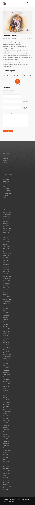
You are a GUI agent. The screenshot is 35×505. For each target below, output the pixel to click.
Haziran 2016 (7, 452)
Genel (4, 186)
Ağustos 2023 (7, 276)
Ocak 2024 (6, 265)
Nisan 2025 (6, 235)
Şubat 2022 (6, 313)
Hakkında (5, 158)
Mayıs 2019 (6, 388)
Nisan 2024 (6, 258)
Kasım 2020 (6, 347)
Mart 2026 (6, 219)
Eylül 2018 (6, 407)
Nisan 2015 (6, 478)
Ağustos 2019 (7, 381)
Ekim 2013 (6, 482)
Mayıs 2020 (6, 361)
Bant (4, 177)
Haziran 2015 (7, 473)
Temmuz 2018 (7, 411)
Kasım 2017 (6, 429)
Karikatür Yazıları (7, 165)
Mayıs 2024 (6, 255)
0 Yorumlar (13, 38)
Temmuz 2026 (7, 214)
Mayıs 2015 (6, 475)
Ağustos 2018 (7, 409)
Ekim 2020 (6, 349)
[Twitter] (28, 503)
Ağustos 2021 (7, 326)
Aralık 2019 (6, 372)
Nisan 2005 (6, 489)
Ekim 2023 (6, 271)
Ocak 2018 (6, 425)
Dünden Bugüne (7, 184)
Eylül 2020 (6, 352)
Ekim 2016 (6, 448)
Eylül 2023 (6, 274)
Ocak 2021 (6, 342)
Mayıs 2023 (6, 283)
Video (4, 200)
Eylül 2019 (6, 379)
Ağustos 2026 (7, 212)
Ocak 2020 (6, 370)
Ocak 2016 (6, 459)
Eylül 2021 (6, 324)
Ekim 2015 (6, 466)
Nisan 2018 (6, 418)
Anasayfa (5, 156)
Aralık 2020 (6, 345)
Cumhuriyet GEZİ (7, 181)
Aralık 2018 (6, 400)
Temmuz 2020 (7, 356)
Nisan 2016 (6, 457)
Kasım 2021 (6, 319)
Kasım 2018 (6, 402)
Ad (24, 96)
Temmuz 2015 (7, 471)
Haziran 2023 (7, 281)
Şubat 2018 (6, 423)
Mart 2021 (6, 338)
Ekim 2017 (6, 432)
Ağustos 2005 (7, 487)
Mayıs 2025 (6, 232)
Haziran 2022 (7, 303)
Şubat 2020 (6, 368)
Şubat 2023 (6, 290)
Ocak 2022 (6, 315)
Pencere (5, 162)
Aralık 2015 (6, 461)
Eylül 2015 (6, 468)
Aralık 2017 (6, 427)
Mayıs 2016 (6, 455)
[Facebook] (31, 503)
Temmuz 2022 (7, 301)
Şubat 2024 (6, 262)
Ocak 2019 (6, 397)
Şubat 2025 (6, 239)
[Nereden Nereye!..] (17, 22)
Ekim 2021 (6, 322)
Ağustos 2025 (7, 228)
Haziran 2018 (7, 413)
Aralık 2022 (6, 294)
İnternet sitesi (25, 108)
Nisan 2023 (6, 285)
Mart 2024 (6, 260)
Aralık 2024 (6, 244)
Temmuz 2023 (7, 278)
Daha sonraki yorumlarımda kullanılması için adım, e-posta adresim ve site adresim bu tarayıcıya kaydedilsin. (15, 114)
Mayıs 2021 (6, 333)
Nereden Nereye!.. (10, 36)
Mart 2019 (6, 393)
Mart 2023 (6, 287)
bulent (30, 38)
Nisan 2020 (6, 363)
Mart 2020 (6, 365)
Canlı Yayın (20, 38)
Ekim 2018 (6, 404)
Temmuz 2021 (7, 329)
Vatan (4, 198)
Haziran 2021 (7, 331)
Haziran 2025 (7, 230)
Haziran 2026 (7, 216)
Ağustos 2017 (7, 434)
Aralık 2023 (6, 267)
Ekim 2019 (6, 377)
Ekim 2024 (6, 248)
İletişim (5, 160)
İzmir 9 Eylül (6, 191)
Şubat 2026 (6, 221)
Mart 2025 (6, 237)
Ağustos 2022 (7, 299)
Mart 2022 (6, 310)
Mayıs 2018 (6, 416)
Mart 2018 (6, 420)
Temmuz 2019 (7, 384)
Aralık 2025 (6, 223)
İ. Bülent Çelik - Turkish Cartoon (16, 499)
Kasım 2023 (6, 269)
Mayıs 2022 (6, 306)
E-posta (25, 101)
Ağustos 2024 (7, 251)
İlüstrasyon (6, 188)
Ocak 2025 (6, 242)
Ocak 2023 (6, 292)
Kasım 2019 (6, 374)
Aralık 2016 (6, 443)
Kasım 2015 (6, 464)
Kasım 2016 (6, 445)
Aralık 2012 (6, 484)
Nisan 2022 (6, 308)
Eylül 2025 (6, 226)
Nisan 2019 (6, 390)
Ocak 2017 (6, 441)
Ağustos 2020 (7, 354)
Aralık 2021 (6, 317)
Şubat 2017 (6, 439)
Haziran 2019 (7, 386)
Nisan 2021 (6, 336)
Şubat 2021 (6, 340)
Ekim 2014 (6, 480)
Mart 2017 (6, 436)
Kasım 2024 (6, 246)
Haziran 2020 (7, 358)
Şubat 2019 (6, 395)
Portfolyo (5, 195)
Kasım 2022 (6, 297)
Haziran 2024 (7, 253)
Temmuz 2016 (7, 450)
